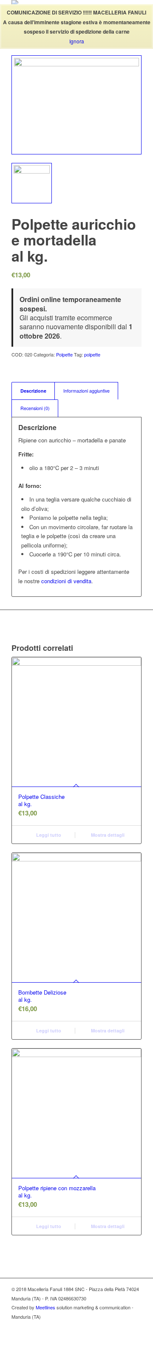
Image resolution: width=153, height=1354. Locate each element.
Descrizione (33, 391)
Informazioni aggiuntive (86, 391)
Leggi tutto (48, 835)
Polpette (64, 354)
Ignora (76, 41)
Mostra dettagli (107, 835)
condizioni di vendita (66, 581)
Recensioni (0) (35, 408)
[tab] (33, 390)
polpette (92, 354)
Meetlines (45, 1307)
